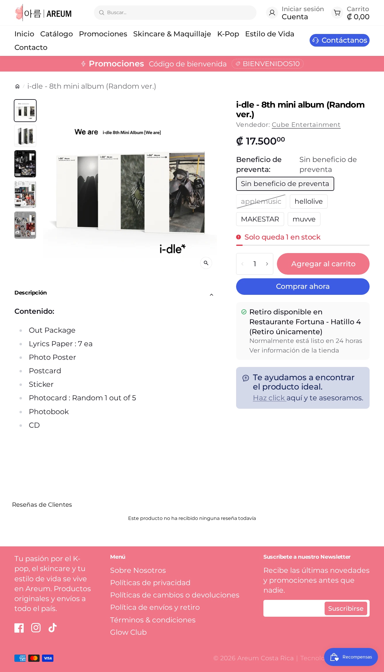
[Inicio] (17, 86)
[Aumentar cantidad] (267, 263)
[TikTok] (53, 628)
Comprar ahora (303, 286)
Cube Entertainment (306, 124)
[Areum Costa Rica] (43, 13)
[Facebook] (19, 628)
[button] (115, 294)
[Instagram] (36, 628)
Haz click (269, 397)
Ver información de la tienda (294, 350)
